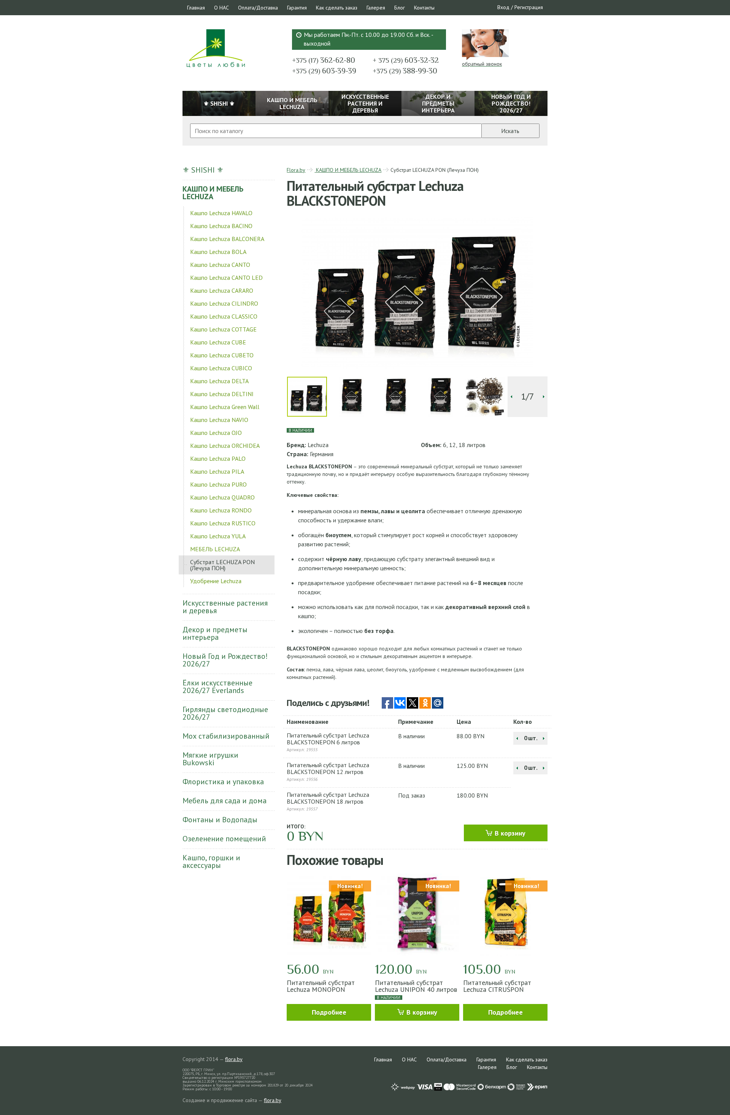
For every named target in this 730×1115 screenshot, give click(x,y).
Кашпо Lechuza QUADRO (222, 497)
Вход (503, 7)
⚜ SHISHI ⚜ (203, 170)
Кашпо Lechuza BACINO (221, 226)
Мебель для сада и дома (224, 801)
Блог (399, 7)
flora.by (234, 1059)
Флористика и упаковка (223, 782)
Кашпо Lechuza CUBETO (222, 355)
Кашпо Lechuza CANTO (220, 264)
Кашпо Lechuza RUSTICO (223, 523)
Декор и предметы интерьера (215, 633)
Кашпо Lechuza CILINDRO (224, 303)
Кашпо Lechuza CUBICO (221, 368)
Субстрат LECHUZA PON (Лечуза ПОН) (222, 565)
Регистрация (528, 7)
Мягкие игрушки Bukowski (210, 759)
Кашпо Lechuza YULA (218, 536)
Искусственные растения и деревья (225, 606)
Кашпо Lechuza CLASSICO (223, 316)
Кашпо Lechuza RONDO (221, 510)
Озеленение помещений (224, 839)
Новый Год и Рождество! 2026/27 (225, 660)
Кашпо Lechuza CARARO (221, 290)
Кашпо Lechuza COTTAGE (223, 329)
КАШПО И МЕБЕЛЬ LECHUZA (212, 192)
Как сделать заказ (336, 7)
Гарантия (297, 7)
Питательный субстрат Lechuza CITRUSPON (497, 986)
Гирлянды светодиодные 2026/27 (225, 713)
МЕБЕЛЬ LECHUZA (215, 549)
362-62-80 (323, 60)
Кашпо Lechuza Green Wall (224, 407)
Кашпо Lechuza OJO (216, 432)
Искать (510, 131)
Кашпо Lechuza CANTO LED (226, 277)
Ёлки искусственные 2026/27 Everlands (217, 686)
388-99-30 (405, 71)
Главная (196, 7)
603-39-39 (324, 71)
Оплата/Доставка (258, 7)
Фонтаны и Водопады (219, 820)
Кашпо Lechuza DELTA (219, 381)
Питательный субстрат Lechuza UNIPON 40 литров (416, 986)
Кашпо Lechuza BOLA (218, 251)
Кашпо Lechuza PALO (218, 458)
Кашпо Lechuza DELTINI (222, 394)
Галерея (376, 7)
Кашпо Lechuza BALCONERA (227, 239)
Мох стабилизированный (226, 736)
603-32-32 (406, 60)
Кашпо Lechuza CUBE (218, 342)
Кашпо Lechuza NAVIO (219, 419)
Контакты (424, 7)
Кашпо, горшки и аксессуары (211, 861)
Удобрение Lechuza (215, 581)
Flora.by (296, 170)
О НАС (221, 7)
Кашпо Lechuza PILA (217, 471)
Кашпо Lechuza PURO (218, 484)
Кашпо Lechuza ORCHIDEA (225, 445)
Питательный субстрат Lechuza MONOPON (321, 986)
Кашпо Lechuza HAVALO (221, 213)
